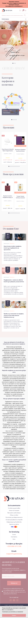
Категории (5, 19)
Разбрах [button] (14, 615)
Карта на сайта (14, 524)
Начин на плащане (14, 510)
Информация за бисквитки (14, 522)
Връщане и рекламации (14, 512)
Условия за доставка (14, 508)
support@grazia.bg (14, 554)
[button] (12, 63)
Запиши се (14, 583)
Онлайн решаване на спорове (14, 519)
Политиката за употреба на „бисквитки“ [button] (12, 611)
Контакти (14, 537)
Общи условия (14, 515)
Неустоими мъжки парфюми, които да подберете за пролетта (13, 248)
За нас (14, 534)
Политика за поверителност (14, 517)
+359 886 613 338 (14, 546)
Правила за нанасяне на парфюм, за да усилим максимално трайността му (14, 315)
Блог (14, 539)
